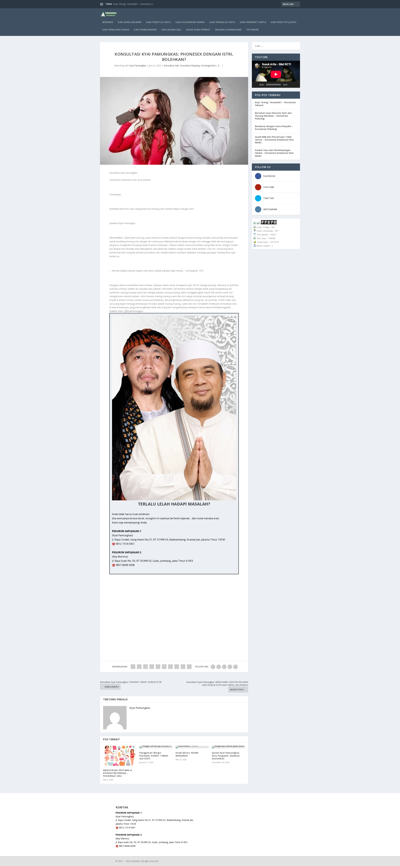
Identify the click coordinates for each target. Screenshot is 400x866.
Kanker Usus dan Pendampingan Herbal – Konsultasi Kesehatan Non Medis (274, 153)
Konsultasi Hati (171, 65)
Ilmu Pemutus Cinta (158, 22)
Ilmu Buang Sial (171, 29)
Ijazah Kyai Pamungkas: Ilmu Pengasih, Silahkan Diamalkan (226, 755)
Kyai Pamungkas (138, 65)
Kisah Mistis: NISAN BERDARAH (187, 754)
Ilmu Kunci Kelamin (129, 22)
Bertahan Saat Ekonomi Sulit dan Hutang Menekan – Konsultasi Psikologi (273, 115)
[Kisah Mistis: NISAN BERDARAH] (192, 747)
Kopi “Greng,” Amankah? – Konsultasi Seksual (275, 104)
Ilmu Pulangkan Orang (190, 22)
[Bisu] (290, 84)
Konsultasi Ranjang (190, 65)
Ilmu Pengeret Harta (253, 22)
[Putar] (256, 84)
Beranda (107, 22)
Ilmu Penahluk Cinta (222, 22)
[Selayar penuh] (296, 84)
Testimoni (252, 29)
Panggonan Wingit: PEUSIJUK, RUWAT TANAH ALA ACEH (153, 755)
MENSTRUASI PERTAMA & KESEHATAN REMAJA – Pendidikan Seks (117, 773)
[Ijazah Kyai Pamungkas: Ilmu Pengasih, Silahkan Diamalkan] (228, 747)
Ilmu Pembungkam (145, 29)
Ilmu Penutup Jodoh (283, 22)
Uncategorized (208, 65)
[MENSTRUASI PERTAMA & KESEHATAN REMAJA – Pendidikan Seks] (119, 756)
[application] (276, 74)
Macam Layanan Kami (228, 29)
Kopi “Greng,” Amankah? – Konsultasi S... (133, 3)
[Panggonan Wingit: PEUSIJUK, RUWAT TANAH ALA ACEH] (155, 747)
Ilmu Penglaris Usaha (115, 29)
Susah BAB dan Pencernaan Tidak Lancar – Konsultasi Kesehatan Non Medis (274, 139)
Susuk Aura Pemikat (198, 29)
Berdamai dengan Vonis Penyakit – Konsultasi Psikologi (274, 128)
